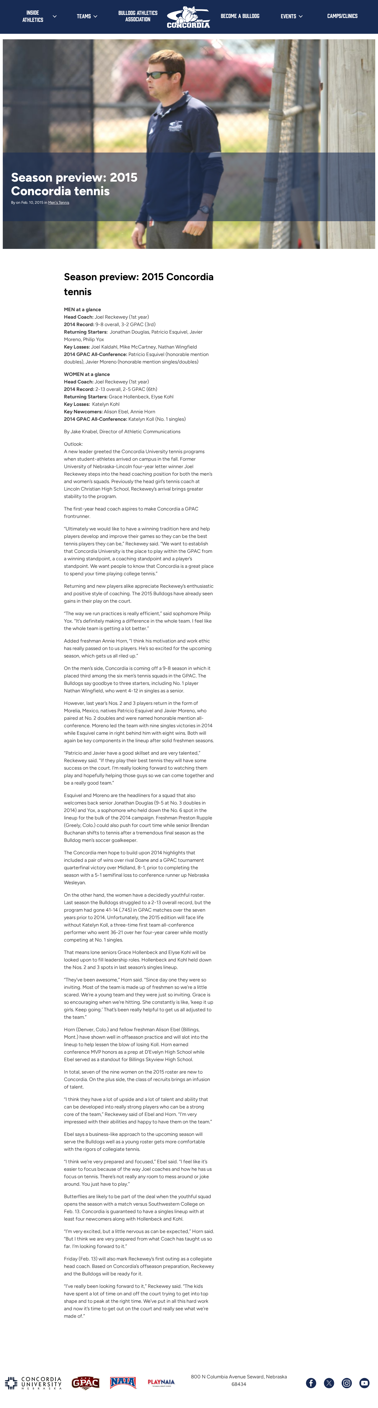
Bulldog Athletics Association (137, 15)
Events (288, 15)
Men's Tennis (58, 202)
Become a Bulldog (240, 15)
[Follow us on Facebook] (311, 1383)
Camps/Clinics (342, 15)
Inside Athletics (32, 16)
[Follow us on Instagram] (346, 1383)
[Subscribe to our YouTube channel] (364, 1383)
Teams (84, 15)
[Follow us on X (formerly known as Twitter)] (329, 1383)
